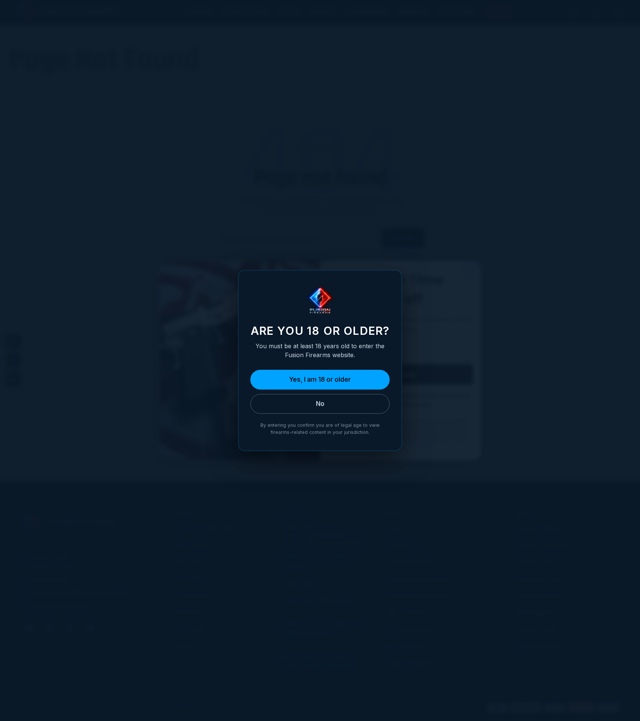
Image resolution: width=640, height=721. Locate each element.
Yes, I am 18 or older (320, 379)
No (320, 403)
